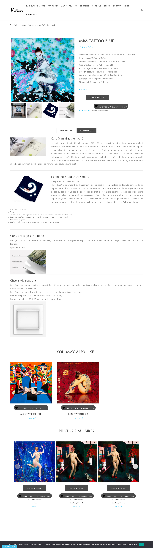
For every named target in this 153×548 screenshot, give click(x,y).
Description (67, 130)
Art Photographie (100, 110)
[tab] (67, 130)
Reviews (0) (86, 130)
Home (23, 25)
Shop (31, 25)
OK (141, 544)
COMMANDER (97, 97)
